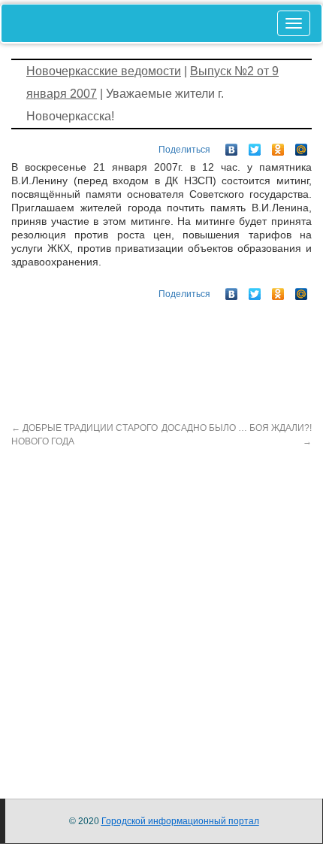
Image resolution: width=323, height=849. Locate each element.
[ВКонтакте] (232, 146)
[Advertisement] (161, 610)
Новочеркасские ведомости (103, 71)
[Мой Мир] (301, 146)
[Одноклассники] (278, 146)
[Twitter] (255, 146)
